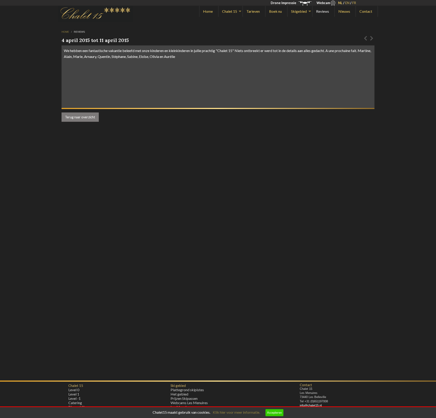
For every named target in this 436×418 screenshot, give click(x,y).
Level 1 (73, 394)
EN (347, 3)
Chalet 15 (229, 11)
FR (354, 3)
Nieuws (344, 11)
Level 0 (73, 390)
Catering (75, 403)
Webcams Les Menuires (189, 403)
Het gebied (179, 394)
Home (208, 11)
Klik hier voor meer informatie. (236, 412)
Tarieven (253, 11)
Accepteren (274, 412)
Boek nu (275, 11)
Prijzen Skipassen (184, 398)
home (66, 31)
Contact (365, 11)
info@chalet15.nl (311, 405)
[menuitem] (208, 11)
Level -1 (74, 398)
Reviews (322, 11)
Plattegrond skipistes (187, 390)
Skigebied (299, 11)
